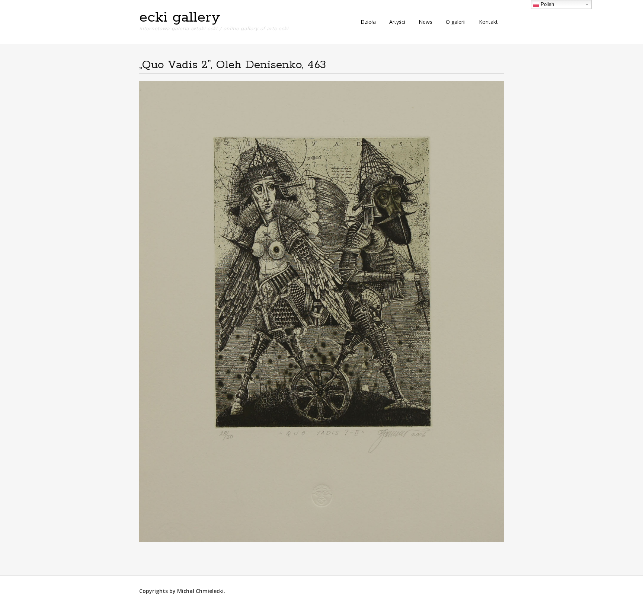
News (425, 21)
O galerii (456, 21)
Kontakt (488, 21)
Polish (546, 4)
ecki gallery (179, 17)
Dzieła (368, 21)
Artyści (397, 21)
